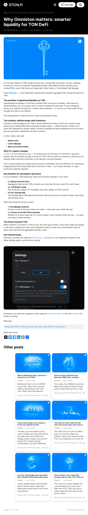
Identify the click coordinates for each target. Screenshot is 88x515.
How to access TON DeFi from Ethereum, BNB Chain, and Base (66, 376)
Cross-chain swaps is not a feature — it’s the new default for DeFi (32, 424)
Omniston (12, 93)
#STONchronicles (11, 30)
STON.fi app (37, 238)
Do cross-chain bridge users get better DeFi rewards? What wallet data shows (32, 476)
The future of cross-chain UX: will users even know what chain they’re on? (68, 424)
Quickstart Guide (54, 314)
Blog (5, 13)
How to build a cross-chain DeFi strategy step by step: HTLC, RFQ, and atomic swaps (69, 476)
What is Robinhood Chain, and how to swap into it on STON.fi (31, 376)
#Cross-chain (22, 395)
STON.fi (24, 30)
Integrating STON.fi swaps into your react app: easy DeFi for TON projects (35, 327)
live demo (75, 314)
